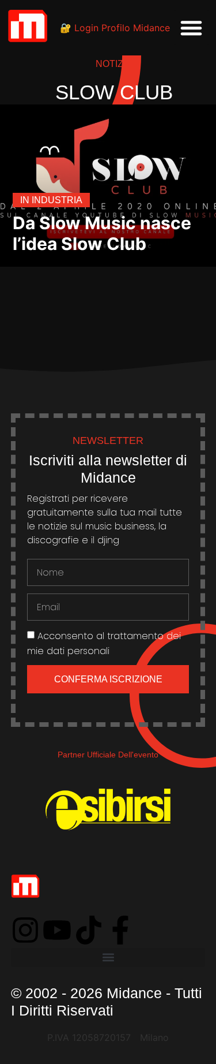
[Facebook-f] (120, 930)
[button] (191, 27)
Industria (57, 200)
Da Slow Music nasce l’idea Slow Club (102, 233)
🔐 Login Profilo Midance (115, 27)
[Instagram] (25, 930)
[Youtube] (57, 930)
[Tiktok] (88, 930)
